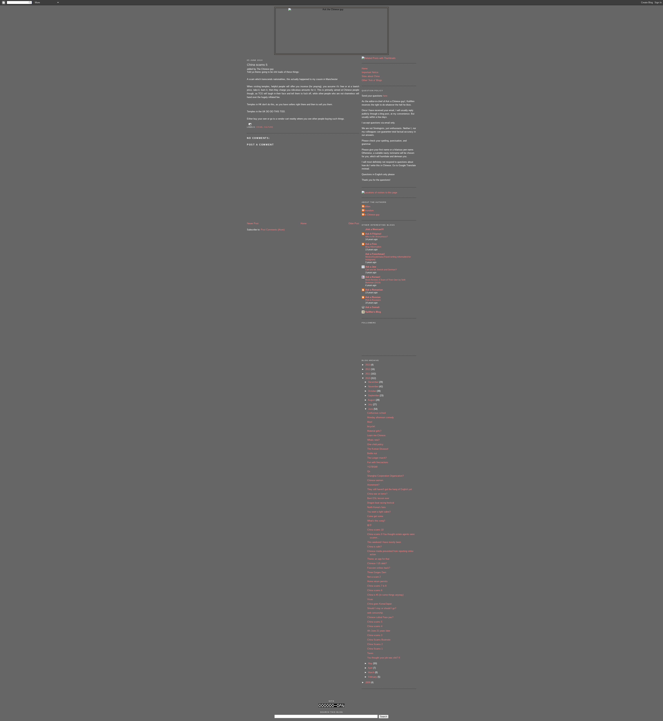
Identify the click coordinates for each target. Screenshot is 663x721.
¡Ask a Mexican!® (374, 229)
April (370, 668)
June (371, 409)
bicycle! (371, 426)
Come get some (375, 516)
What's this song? (376, 520)
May (370, 663)
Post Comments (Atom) (273, 229)
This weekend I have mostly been (384, 542)
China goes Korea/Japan (379, 604)
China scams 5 (257, 65)
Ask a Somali (372, 307)
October (372, 391)
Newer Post (252, 223)
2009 (368, 682)
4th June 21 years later (378, 630)
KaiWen (366, 206)
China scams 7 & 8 (376, 586)
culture (268, 127)
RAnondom (368, 210)
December (373, 382)
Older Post (353, 223)
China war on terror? (377, 493)
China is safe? (374, 546)
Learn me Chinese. (376, 435)
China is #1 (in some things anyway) (385, 595)
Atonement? (373, 484)
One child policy (375, 444)
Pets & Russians (373, 300)
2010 (368, 378)
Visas (370, 599)
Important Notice (370, 72)
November (373, 386)
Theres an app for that (378, 559)
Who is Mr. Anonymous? (376, 236)
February (373, 677)
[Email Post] (249, 124)
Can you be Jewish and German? (381, 269)
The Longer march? (377, 458)
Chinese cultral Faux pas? (380, 617)
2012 (368, 369)
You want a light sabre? (379, 511)
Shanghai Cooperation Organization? (385, 476)
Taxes (370, 653)
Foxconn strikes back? (378, 568)
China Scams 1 (375, 648)
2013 (368, 364)
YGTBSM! (372, 467)
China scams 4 (374, 626)
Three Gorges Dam (376, 572)
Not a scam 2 (374, 577)
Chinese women (375, 480)
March (371, 672)
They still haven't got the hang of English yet (389, 489)
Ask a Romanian (374, 289)
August (372, 400)
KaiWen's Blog (373, 312)
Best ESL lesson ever (378, 498)
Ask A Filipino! (373, 234)
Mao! (369, 422)
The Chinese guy (371, 214)
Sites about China (370, 76)
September (374, 395)
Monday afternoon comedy (380, 417)
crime (259, 127)
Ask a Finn (371, 244)
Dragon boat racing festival (380, 502)
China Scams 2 (375, 644)
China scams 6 (374, 590)
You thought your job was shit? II (383, 657)
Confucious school (376, 413)
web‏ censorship (375, 612)
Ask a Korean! (372, 277)
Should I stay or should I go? (381, 608)
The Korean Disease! (377, 449)
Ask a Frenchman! (375, 254)
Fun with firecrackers (377, 462)
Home (303, 223)
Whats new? (373, 440)
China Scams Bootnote (378, 639)
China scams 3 (374, 635)
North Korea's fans (376, 507)
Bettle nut (372, 453)
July (370, 404)
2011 (368, 373)
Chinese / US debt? (377, 563)
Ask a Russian (373, 297)
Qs (368, 471)
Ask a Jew (370, 266)
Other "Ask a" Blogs (372, 80)
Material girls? (374, 431)
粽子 (369, 525)
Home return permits (377, 581)
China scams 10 (375, 529)
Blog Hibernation (373, 247)
